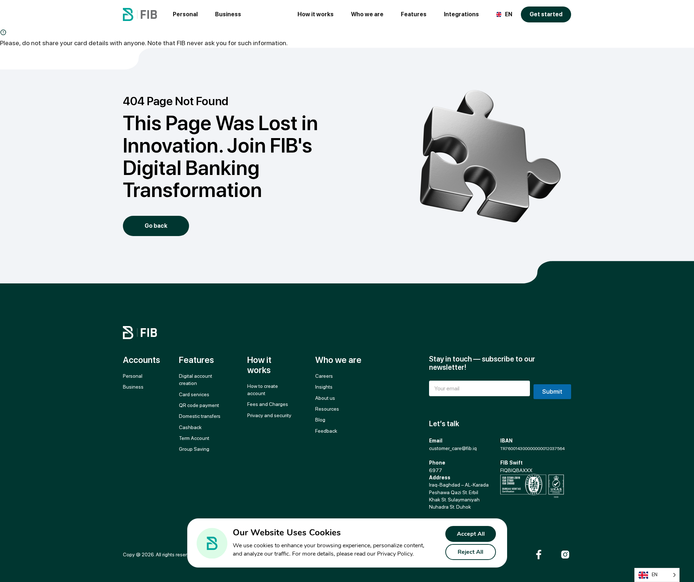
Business (228, 14)
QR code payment (199, 405)
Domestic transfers (199, 416)
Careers (324, 376)
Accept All (471, 534)
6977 (435, 470)
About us (325, 398)
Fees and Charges (267, 404)
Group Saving (194, 449)
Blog (320, 420)
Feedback (326, 431)
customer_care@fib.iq (453, 448)
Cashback (190, 427)
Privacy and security (269, 415)
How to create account (262, 389)
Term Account (194, 438)
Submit (552, 391)
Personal (185, 14)
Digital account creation (196, 379)
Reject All (470, 552)
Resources (327, 409)
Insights (324, 387)
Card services (194, 394)
